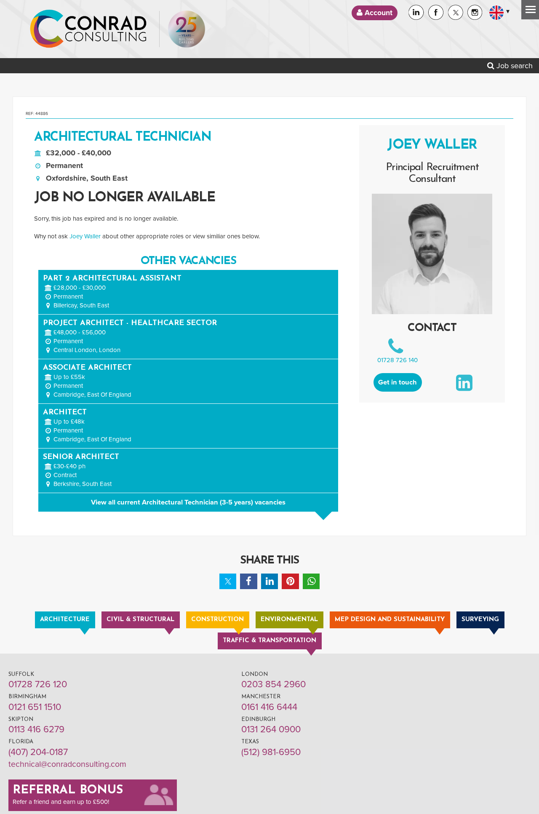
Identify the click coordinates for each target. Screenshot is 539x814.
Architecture (65, 620)
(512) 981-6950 (271, 752)
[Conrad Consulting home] (88, 29)
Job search (513, 65)
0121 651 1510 (34, 707)
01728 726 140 (397, 360)
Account (377, 12)
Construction (217, 620)
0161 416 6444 (269, 707)
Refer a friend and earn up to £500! (61, 802)
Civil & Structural (140, 620)
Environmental (289, 620)
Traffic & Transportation (269, 641)
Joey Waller (85, 236)
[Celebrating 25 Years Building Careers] (186, 29)
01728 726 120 (37, 684)
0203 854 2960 (273, 684)
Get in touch (397, 382)
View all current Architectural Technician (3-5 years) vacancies (188, 502)
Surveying (480, 620)
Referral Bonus (68, 790)
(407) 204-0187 (38, 752)
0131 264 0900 (271, 729)
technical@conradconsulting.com (67, 764)
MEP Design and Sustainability (390, 620)
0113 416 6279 (36, 729)
